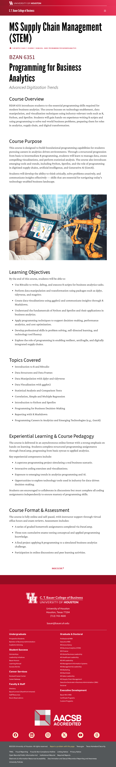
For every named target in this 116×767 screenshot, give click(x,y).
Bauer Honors (14, 660)
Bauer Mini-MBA (66, 695)
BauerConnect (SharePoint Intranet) (22, 692)
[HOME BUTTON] (10, 48)
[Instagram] (48, 735)
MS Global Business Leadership (71, 654)
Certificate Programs (67, 698)
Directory (12, 688)
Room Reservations (16, 698)
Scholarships (13, 654)
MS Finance (64, 651)
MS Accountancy (66, 645)
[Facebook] (15, 735)
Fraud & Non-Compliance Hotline (42, 752)
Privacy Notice (75, 752)
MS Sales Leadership (67, 676)
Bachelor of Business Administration (22, 642)
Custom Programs (66, 701)
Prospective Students (16, 638)
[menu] (105, 11)
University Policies (16, 762)
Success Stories (14, 667)
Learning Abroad (15, 663)
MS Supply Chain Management (71, 679)
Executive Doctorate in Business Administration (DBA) (79, 682)
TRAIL (11, 752)
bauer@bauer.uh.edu (58, 623)
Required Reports (63, 755)
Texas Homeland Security (95, 746)
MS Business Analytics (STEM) (70, 648)
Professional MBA (66, 638)
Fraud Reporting (22, 752)
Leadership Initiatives (17, 657)
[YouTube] (80, 735)
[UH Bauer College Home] (21, 10)
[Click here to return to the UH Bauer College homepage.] (54, 597)
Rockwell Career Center (17, 676)
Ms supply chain (19, 48)
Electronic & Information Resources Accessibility (27, 758)
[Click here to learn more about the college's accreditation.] (58, 717)
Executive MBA (65, 642)
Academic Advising (16, 645)
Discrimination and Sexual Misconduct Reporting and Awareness (72, 758)
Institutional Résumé (47, 755)
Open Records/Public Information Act (23, 755)
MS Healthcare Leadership (69, 657)
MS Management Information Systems (73, 663)
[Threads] (97, 735)
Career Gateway (14, 679)
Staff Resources (14, 695)
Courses (31, 48)
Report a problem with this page (62, 746)
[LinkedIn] (32, 735)
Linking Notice (62, 752)
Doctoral (63, 685)
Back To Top (57, 568)
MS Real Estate (65, 673)
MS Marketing (65, 670)
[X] (64, 735)
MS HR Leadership (66, 660)
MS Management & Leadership (71, 667)
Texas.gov (80, 746)
